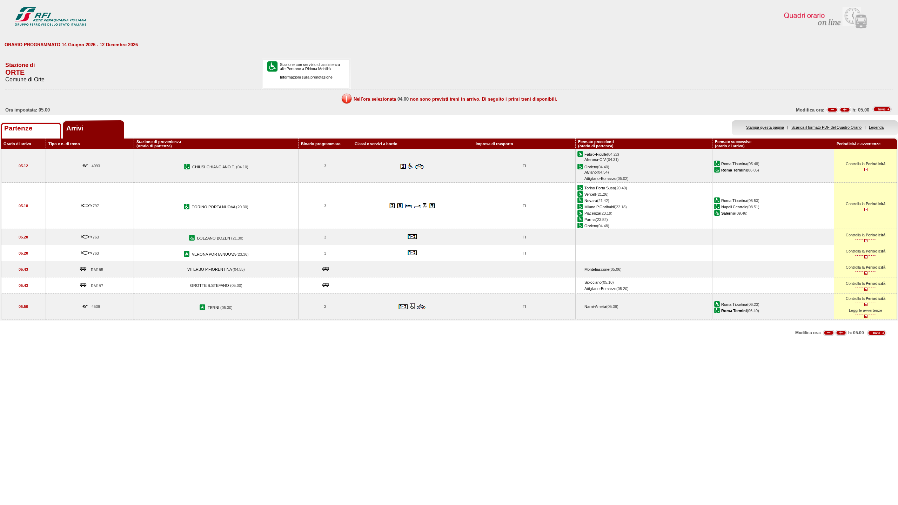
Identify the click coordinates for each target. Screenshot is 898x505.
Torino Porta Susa (599, 188)
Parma (590, 219)
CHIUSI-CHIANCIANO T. (214, 167)
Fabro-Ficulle (595, 154)
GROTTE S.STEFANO (210, 285)
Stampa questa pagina (765, 127)
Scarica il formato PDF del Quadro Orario (826, 127)
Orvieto (590, 167)
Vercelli (590, 194)
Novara (590, 200)
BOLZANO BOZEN (214, 238)
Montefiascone (596, 269)
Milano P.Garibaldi (599, 207)
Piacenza (592, 213)
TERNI (214, 307)
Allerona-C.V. (595, 159)
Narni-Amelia (595, 306)
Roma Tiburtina (734, 164)
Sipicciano (593, 282)
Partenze (18, 128)
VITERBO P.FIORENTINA (210, 269)
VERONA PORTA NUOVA (214, 254)
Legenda (876, 127)
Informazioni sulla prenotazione (306, 77)
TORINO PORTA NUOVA (214, 207)
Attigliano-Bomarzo (600, 178)
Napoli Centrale (734, 207)
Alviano (590, 172)
